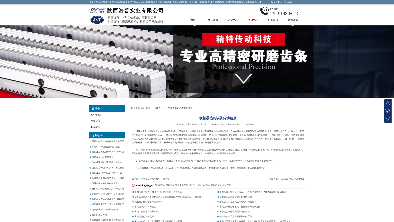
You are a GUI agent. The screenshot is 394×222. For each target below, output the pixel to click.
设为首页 (275, 2)
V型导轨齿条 (195, 185)
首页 (193, 20)
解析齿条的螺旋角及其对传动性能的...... (108, 190)
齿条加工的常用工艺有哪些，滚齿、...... (107, 175)
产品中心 (233, 20)
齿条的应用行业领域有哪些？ (106, 209)
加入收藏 (288, 2)
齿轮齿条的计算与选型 (102, 157)
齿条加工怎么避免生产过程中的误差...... (108, 154)
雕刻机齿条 (216, 185)
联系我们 (293, 20)
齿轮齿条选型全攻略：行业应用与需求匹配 (239, 207)
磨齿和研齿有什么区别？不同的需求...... (108, 206)
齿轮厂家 (226, 185)
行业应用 (273, 20)
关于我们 (213, 20)
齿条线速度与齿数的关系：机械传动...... (108, 180)
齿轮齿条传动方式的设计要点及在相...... (108, 169)
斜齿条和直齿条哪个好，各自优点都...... (108, 196)
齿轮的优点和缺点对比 (145, 216)
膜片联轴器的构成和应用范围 (285, 179)
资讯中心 (253, 20)
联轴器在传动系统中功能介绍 (150, 179)
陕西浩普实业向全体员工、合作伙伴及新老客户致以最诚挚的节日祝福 (252, 192)
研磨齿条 (170, 185)
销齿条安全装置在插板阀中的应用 (235, 216)
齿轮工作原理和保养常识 (146, 211)
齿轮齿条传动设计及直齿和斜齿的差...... (108, 201)
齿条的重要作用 (99, 215)
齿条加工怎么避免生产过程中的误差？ (237, 202)
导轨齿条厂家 (181, 185)
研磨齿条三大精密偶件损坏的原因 (108, 141)
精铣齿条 (206, 185)
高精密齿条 (160, 185)
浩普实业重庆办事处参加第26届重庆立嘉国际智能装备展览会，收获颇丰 (169, 197)
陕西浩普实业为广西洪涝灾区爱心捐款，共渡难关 (158, 192)
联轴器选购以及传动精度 (180, 108)
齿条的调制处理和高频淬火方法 (107, 162)
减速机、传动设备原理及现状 (106, 147)
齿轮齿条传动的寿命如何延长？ (107, 183)
